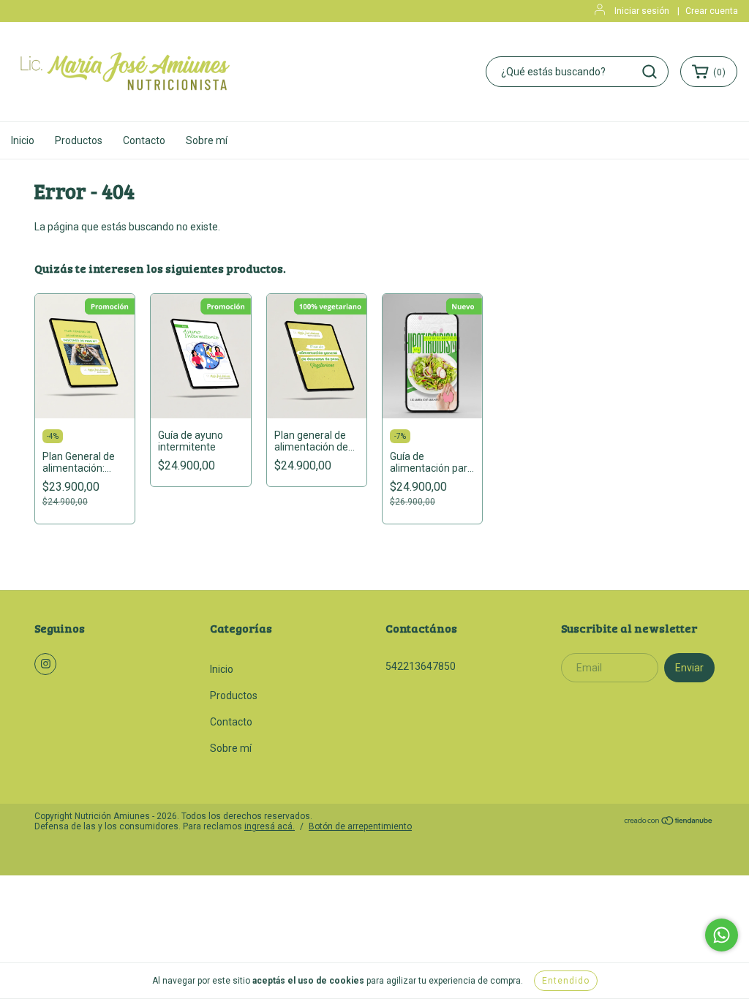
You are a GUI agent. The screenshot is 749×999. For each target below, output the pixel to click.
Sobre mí (206, 140)
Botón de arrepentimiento (360, 826)
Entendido (566, 981)
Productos (78, 140)
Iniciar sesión (641, 11)
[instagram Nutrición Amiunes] (45, 664)
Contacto (144, 140)
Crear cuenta (711, 11)
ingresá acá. (269, 826)
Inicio (22, 140)
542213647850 (420, 666)
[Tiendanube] (669, 823)
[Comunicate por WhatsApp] (721, 935)
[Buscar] (649, 72)
